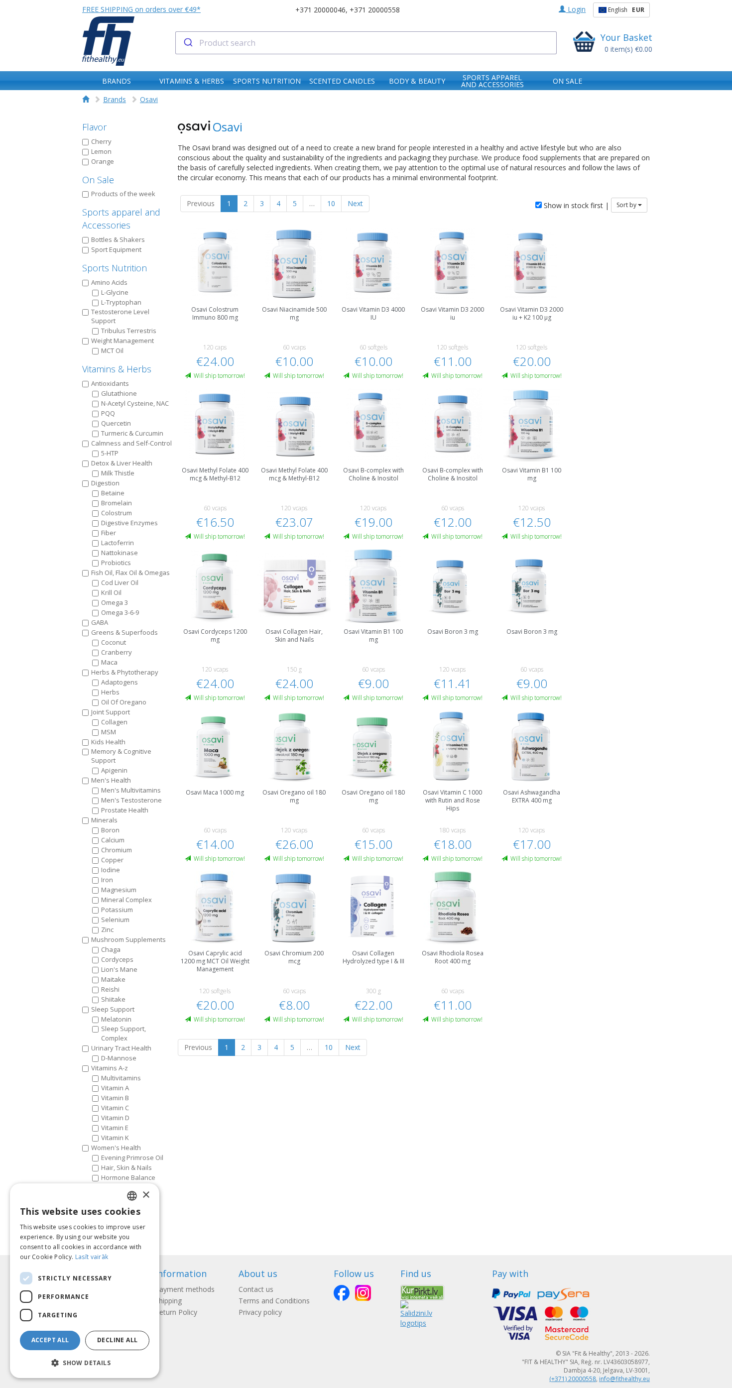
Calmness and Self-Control (131, 443)
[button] (84, 1362)
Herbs (110, 692)
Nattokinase (119, 552)
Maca (109, 662)
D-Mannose (118, 1057)
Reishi (110, 989)
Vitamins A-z (109, 1067)
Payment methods (185, 1289)
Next (355, 203)
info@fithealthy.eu (624, 1379)
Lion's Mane (119, 969)
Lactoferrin (117, 542)
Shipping (168, 1300)
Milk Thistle (117, 472)
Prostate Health (124, 810)
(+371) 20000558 (572, 1379)
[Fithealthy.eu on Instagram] (363, 1293)
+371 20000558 (375, 9)
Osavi (149, 99)
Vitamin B (115, 1097)
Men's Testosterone (131, 800)
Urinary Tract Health (121, 1047)
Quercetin (116, 423)
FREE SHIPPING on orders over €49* (141, 9)
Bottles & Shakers (118, 239)
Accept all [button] (50, 1340)
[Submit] (187, 43)
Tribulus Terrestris (128, 330)
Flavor (94, 127)
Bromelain (116, 502)
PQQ (108, 413)
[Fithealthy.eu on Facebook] (342, 1293)
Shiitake (113, 999)
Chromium (116, 849)
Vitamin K (115, 1137)
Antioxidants (110, 383)
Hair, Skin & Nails (126, 1167)
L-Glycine (114, 292)
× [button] (145, 1195)
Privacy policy (260, 1312)
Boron (110, 829)
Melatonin (116, 1019)
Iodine (110, 869)
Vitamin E (114, 1127)
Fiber (108, 532)
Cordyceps (117, 959)
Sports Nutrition (114, 268)
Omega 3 (114, 602)
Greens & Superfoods (124, 632)
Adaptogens (119, 682)
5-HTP (110, 453)
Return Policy (176, 1312)
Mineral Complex (126, 899)
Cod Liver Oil (119, 582)
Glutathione (119, 393)
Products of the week (123, 193)
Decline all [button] (117, 1340)
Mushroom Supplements (128, 939)
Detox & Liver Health (121, 463)
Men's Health (111, 780)
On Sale (98, 180)
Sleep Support (112, 1009)
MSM (108, 731)
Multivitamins (121, 1077)
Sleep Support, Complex (123, 1033)
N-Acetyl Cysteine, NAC (135, 403)
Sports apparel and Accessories (121, 218)
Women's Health (116, 1147)
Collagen (114, 721)
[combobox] (366, 42)
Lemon (101, 151)
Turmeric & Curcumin (132, 433)
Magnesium (118, 889)
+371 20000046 (320, 9)
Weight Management (122, 340)
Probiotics (116, 562)
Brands (114, 99)
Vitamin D (115, 1117)
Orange (102, 161)
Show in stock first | (575, 205)
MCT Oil (112, 350)
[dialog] (84, 1280)
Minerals (104, 819)
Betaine (112, 492)
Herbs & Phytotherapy (124, 672)
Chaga (111, 949)
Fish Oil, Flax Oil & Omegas (130, 572)
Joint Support (110, 711)
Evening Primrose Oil (132, 1157)
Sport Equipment (116, 249)
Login (576, 9)
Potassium (117, 909)
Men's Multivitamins (131, 790)
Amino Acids (109, 282)
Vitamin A (115, 1087)
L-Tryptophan (121, 302)
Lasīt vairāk (92, 1257)
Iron (107, 879)
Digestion (105, 482)
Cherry (101, 141)
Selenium (115, 919)
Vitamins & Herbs (116, 369)
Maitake (113, 979)
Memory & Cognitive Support (121, 756)
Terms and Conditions (274, 1300)
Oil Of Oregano (123, 701)
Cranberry (116, 652)
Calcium (112, 839)
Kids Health (108, 741)
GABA (99, 622)
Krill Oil (111, 592)
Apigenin (114, 770)
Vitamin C (115, 1107)
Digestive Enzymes (129, 522)
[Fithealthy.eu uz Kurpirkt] (422, 1292)
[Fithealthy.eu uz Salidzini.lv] (416, 1313)
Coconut (113, 642)
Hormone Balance (128, 1177)
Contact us (256, 1289)
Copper (112, 859)
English (625, 9)
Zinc (107, 929)
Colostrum (116, 512)
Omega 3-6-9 (120, 612)
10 (331, 203)
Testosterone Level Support (120, 316)
